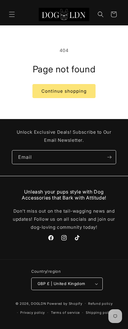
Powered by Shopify (64, 303)
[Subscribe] (109, 157)
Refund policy (100, 303)
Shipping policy (100, 312)
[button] (11, 14)
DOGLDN (38, 303)
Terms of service (65, 312)
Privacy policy (32, 312)
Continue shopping (64, 91)
